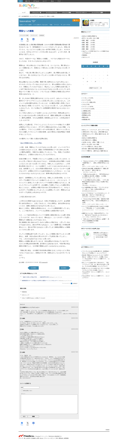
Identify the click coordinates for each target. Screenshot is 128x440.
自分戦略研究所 (25, 16)
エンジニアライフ (29, 6)
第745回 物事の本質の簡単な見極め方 (93, 148)
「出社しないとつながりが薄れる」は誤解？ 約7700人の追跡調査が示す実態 (95, 219)
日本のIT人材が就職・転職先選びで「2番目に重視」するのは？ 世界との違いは (95, 169)
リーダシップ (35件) (87, 98)
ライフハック (34, 35)
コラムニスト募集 (66, 12)
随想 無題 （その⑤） (89, 40)
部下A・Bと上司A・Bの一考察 (90, 38)
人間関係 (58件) (86, 111)
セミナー (45, 1)
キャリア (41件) (86, 100)
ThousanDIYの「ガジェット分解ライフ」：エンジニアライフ (95, 276)
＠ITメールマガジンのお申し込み (90, 228)
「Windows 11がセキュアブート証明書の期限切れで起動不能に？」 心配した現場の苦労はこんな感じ (95, 162)
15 (107, 75)
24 (87, 81)
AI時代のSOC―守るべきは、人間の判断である (95, 132)
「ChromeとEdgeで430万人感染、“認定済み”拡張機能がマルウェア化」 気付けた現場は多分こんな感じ (95, 200)
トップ (23, 12)
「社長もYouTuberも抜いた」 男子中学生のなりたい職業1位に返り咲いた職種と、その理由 (95, 175)
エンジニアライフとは (51, 12)
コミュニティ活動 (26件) (89, 102)
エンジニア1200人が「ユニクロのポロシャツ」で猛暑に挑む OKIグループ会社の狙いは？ (95, 194)
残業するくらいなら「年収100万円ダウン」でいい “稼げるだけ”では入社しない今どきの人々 (95, 214)
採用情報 (66, 438)
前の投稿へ (64, 268)
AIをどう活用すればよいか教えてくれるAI (33, 298)
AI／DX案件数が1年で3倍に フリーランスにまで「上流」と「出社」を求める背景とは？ (95, 188)
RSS (77, 20)
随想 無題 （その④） (89, 42)
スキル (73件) (85, 104)
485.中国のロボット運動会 (89, 140)
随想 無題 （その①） (89, 49)
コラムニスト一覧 (36, 12)
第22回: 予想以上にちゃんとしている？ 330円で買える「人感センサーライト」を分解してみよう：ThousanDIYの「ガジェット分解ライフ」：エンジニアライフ (95, 257)
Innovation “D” (42, 16)
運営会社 (61, 438)
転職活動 (42, 35)
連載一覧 (27, 1)
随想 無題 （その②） (89, 47)
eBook (52, 1)
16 (83, 78)
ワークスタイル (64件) (88, 108)
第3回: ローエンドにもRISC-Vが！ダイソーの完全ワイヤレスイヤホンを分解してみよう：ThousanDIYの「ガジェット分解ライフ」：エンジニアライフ (95, 271)
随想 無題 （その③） (89, 44)
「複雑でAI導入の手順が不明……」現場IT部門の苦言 (42, 277)
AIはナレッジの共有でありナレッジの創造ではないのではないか (95, 52)
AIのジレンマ (25, 295)
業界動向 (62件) (86, 115)
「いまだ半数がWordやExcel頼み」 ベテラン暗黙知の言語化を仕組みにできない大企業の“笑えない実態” (95, 181)
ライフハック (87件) (87, 106)
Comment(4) (44, 262)
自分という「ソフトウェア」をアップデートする (95, 129)
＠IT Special (36, 1)
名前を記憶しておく (27, 390)
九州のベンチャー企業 (95, 22)
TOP (20, 1)
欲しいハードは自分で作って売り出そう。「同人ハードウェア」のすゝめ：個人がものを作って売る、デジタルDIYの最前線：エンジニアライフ (95, 264)
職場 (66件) (85, 117)
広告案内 (33, 438)
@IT (20, 16)
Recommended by (66, 283)
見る (28, 41)
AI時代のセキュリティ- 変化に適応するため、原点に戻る (95, 134)
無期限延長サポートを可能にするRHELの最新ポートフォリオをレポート (46, 280)
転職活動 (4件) (86, 119)
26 (95, 81)
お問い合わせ (39, 438)
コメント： (23, 393)
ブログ (59, 1)
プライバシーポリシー (81, 12)
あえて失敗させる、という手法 (31, 143)
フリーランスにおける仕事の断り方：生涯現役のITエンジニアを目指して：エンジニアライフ (95, 252)
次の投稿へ (34, 268)
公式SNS (28, 438)
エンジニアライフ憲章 (97, 12)
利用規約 (107, 429)
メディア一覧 (22, 438)
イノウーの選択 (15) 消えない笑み (92, 146)
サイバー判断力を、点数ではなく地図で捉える (95, 151)
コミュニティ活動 (24, 35)
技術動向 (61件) (86, 113)
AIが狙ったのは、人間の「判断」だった (93, 142)
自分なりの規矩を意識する (89, 36)
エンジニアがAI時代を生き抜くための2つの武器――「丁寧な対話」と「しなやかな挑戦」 (95, 207)
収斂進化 (24, 292)
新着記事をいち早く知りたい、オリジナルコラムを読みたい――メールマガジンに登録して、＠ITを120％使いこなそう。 (101, 235)
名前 (22, 387)
